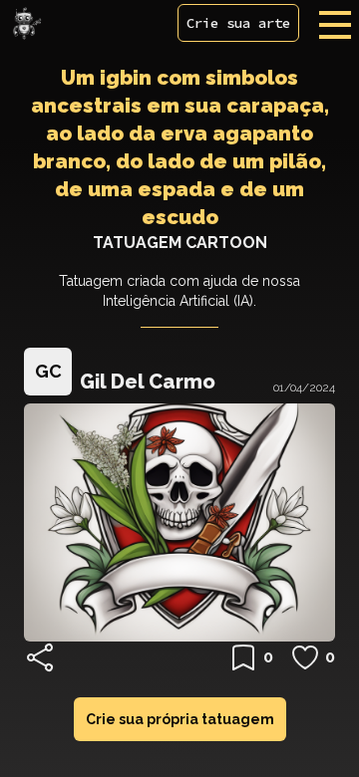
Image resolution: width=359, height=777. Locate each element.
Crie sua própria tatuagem (180, 719)
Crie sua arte (238, 23)
